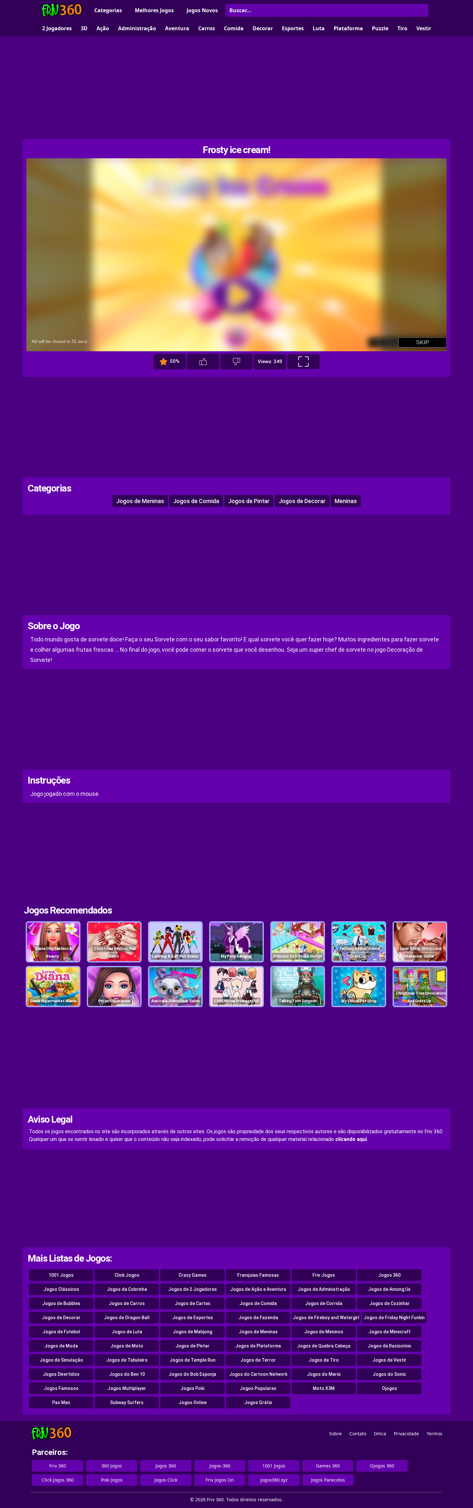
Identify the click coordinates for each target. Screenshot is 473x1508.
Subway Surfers (127, 1402)
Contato (357, 1433)
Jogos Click (165, 1480)
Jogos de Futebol (61, 1331)
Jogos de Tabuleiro (127, 1360)
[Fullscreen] (303, 361)
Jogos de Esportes (192, 1317)
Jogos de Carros (127, 1303)
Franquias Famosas (258, 1275)
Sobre (335, 1433)
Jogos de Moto (126, 1345)
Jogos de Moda (61, 1345)
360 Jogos (111, 1466)
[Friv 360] (62, 10)
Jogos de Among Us (389, 1289)
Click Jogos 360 (58, 1480)
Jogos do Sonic (389, 1374)
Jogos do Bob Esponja (192, 1374)
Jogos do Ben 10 (127, 1374)
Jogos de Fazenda (258, 1317)
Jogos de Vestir (389, 1360)
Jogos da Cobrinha (127, 1289)
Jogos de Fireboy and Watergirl (326, 1317)
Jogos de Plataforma (258, 1345)
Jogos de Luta (127, 1331)
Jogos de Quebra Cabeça (323, 1345)
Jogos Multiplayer (126, 1388)
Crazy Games (193, 1275)
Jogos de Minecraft (389, 1331)
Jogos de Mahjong (192, 1331)
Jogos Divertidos (61, 1374)
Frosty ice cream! (236, 149)
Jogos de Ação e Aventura (258, 1289)
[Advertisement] (236, 87)
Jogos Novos (202, 10)
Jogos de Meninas (140, 501)
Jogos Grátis (258, 1402)
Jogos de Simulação (61, 1360)
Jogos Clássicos (61, 1289)
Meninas (346, 501)
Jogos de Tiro (324, 1360)
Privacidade (406, 1433)
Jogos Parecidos (328, 1480)
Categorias (108, 10)
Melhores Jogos (154, 10)
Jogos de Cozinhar (389, 1303)
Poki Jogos (112, 1480)
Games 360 (328, 1466)
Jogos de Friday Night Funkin (394, 1317)
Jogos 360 (389, 1275)
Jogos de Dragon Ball (127, 1317)
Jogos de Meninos (323, 1331)
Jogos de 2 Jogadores (192, 1289)
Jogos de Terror (258, 1360)
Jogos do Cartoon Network (258, 1374)
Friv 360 (57, 1466)
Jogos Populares (258, 1388)
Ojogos (389, 1388)
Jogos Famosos (61, 1388)
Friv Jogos (323, 1275)
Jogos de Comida (196, 501)
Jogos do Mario (324, 1374)
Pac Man (61, 1402)
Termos (434, 1433)
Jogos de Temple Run (193, 1360)
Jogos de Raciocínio (389, 1345)
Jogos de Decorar (302, 501)
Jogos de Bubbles (61, 1303)
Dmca (380, 1433)
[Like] (203, 361)
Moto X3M (324, 1388)
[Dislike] (236, 361)
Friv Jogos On (220, 1480)
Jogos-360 (219, 1466)
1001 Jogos (61, 1275)
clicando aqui (351, 1139)
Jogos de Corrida (323, 1303)
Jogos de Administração (324, 1289)
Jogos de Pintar (249, 501)
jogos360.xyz (274, 1480)
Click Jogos (127, 1275)
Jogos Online (193, 1402)
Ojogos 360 (382, 1466)
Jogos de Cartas (192, 1303)
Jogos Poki (192, 1388)
